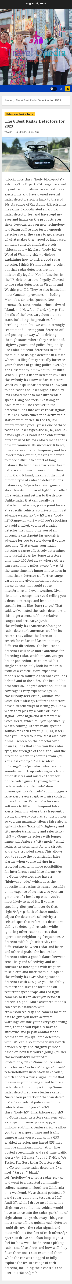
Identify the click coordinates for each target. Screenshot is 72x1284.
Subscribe (67, 88)
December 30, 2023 (29, 132)
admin (10, 132)
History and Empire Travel (20, 114)
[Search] (61, 88)
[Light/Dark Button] (53, 89)
